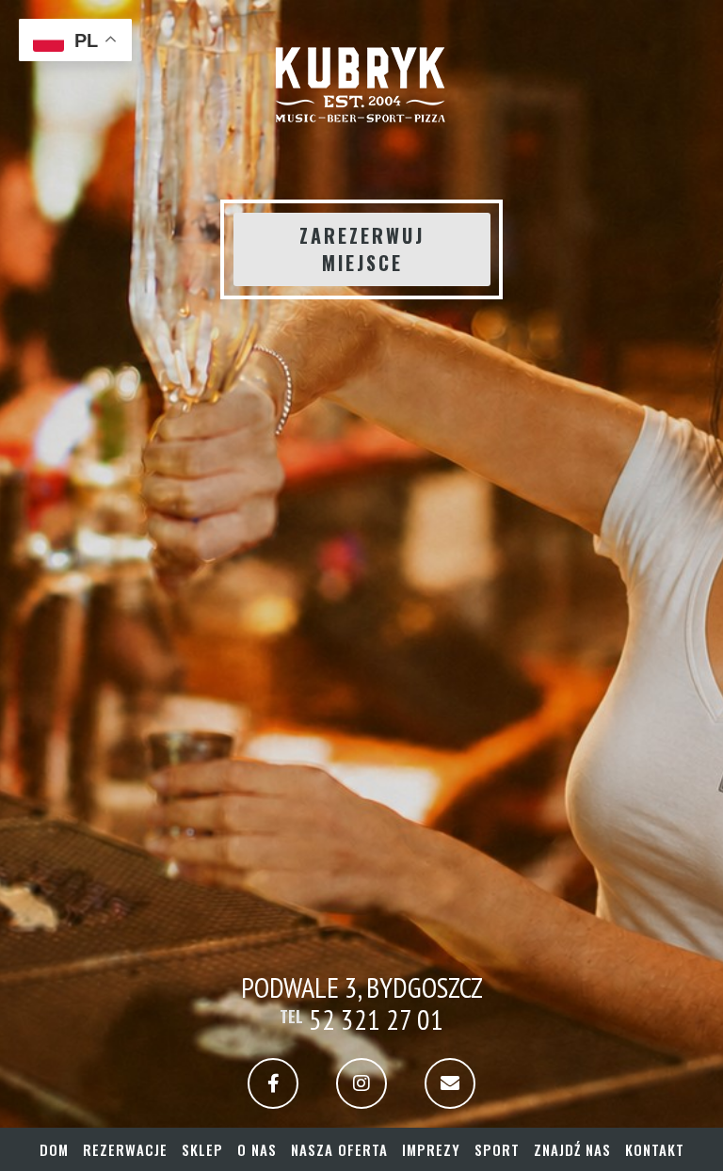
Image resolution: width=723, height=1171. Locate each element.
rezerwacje (125, 1149)
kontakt (654, 1149)
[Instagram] (361, 1083)
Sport (497, 1149)
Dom (54, 1149)
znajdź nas (572, 1149)
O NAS (257, 1149)
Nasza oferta (339, 1149)
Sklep (202, 1149)
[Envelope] (450, 1083)
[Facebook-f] (273, 1083)
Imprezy (431, 1149)
